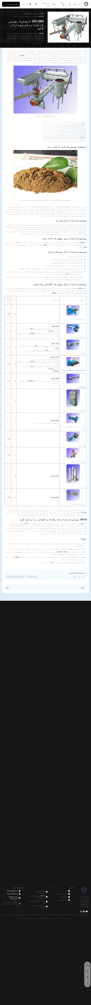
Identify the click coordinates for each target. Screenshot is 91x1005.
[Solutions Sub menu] (74, 4)
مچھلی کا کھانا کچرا (78, 461)
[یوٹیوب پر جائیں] (87, 911)
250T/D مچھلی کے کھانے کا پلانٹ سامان (38, 896)
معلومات (53, 4)
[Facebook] (83, 576)
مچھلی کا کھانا (31, 576)
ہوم (80, 4)
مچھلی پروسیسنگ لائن (32, 13)
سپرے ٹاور (82, 487)
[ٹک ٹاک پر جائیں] (81, 911)
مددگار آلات (62, 4)
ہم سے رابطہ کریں (45, 4)
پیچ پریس (82, 353)
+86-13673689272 (12, 891)
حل (76, 4)
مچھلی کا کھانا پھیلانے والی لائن (38, 906)
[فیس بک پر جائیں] (84, 911)
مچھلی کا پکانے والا (78, 337)
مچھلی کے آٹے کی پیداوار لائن (16, 576)
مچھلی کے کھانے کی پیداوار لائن (39, 891)
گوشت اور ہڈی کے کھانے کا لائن (37, 901)
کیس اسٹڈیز (63, 897)
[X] (78, 576)
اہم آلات (70, 4)
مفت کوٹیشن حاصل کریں (11, 4)
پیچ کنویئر (81, 387)
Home (42, 13)
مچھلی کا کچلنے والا (78, 319)
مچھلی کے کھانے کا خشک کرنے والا (74, 370)
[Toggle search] (36, 4)
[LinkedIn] (74, 576)
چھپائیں (77, 123)
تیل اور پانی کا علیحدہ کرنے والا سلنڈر (73, 428)
